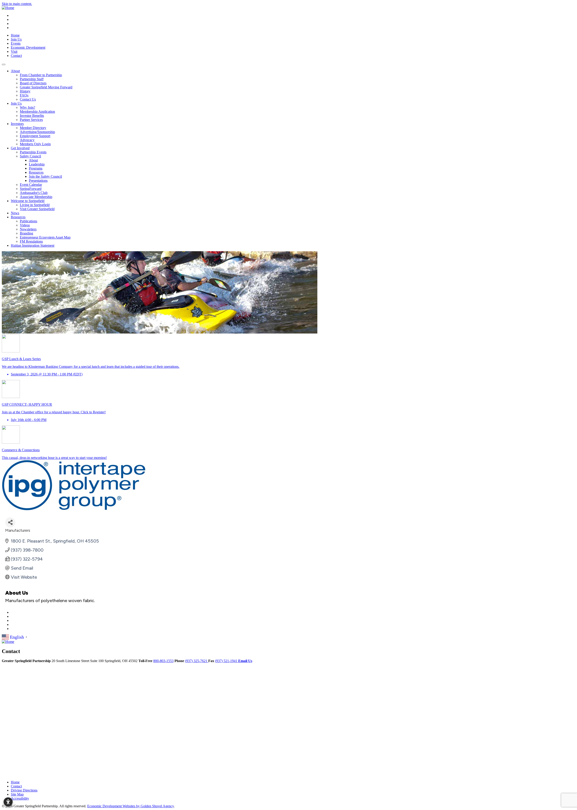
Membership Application (37, 111)
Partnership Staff (32, 79)
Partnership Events (33, 152)
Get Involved (20, 148)
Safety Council (30, 156)
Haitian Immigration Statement (32, 245)
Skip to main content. (17, 4)
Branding (26, 233)
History (25, 91)
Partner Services (31, 120)
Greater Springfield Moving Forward (46, 87)
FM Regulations (31, 241)
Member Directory (33, 128)
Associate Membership (36, 197)
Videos (25, 225)
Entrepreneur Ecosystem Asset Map (45, 237)
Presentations (38, 180)
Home (15, 35)
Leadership (37, 164)
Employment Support (35, 136)
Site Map (17, 794)
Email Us (245, 661)
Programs (35, 168)
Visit (14, 51)
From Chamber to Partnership (41, 75)
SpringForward (30, 189)
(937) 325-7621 (196, 661)
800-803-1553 (163, 661)
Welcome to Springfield (27, 201)
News (15, 213)
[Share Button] (10, 522)
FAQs (24, 95)
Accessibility (20, 798)
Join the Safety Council (45, 176)
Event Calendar (31, 184)
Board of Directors (33, 83)
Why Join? (27, 107)
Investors (17, 124)
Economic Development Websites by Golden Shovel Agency (130, 806)
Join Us (16, 39)
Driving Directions (24, 790)
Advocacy (27, 140)
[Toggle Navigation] (3, 64)
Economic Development (28, 47)
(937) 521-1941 (226, 661)
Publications (28, 221)
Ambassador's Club (34, 193)
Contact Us (28, 99)
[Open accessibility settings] (8, 801)
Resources (36, 172)
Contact (16, 56)
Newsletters (28, 229)
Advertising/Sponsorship (37, 132)
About (15, 71)
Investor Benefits (32, 115)
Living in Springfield (35, 205)
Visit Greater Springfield (37, 209)
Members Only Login (35, 144)
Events (16, 43)
